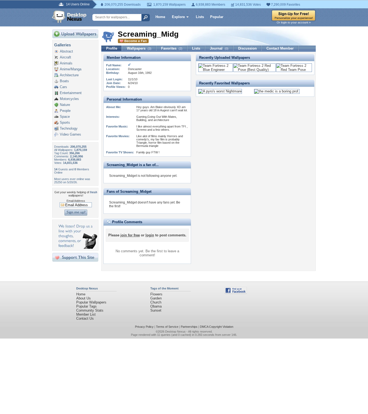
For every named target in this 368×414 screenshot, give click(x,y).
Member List (86, 314)
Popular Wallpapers (91, 302)
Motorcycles (69, 99)
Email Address (76, 200)
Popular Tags (86, 306)
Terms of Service (167, 326)
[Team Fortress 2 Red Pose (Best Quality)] (254, 70)
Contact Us (85, 318)
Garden (156, 298)
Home (160, 17)
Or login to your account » (294, 22)
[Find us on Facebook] (236, 293)
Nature (65, 105)
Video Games (70, 134)
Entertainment (71, 93)
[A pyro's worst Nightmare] (220, 91)
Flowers (156, 294)
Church (155, 302)
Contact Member (280, 48)
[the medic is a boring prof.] (277, 91)
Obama (156, 306)
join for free (130, 235)
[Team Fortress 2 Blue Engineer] (215, 70)
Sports (65, 122)
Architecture (69, 75)
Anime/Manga (70, 69)
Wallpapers (139, 48)
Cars (63, 87)
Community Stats (89, 310)
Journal (219, 48)
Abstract (66, 51)
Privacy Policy (144, 326)
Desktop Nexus (175, 331)
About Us (83, 298)
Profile (111, 48)
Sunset (155, 310)
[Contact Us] (77, 248)
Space (65, 117)
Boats (64, 81)
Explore (178, 17)
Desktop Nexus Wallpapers (69, 17)
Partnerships (189, 326)
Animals (66, 63)
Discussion (247, 48)
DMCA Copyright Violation (216, 326)
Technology (69, 128)
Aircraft (65, 57)
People (65, 111)
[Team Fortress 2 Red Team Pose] (294, 70)
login (149, 235)
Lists (200, 17)
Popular (216, 17)
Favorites (171, 48)
